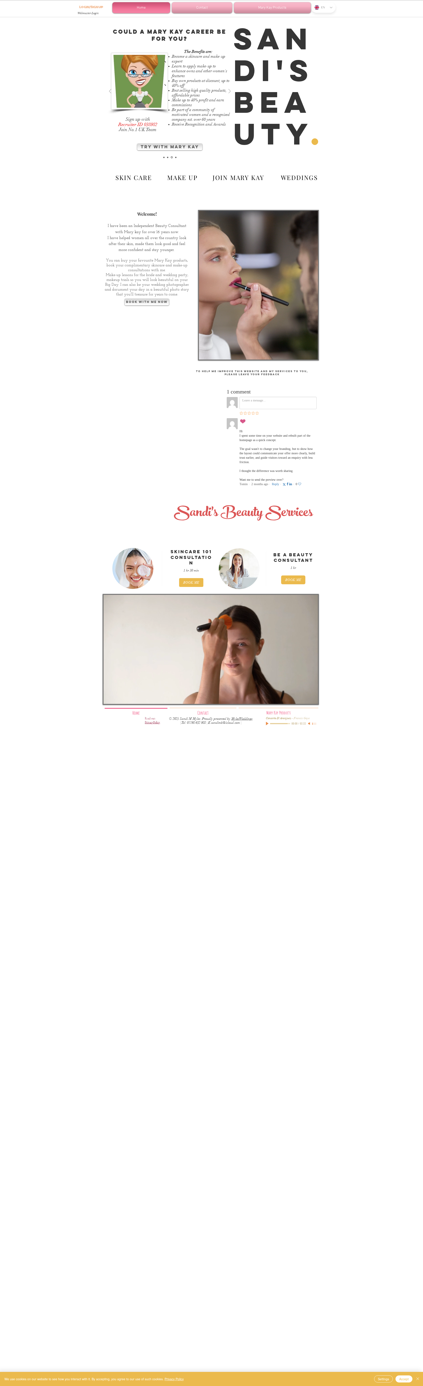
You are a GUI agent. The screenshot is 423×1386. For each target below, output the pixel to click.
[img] (132, 568)
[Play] (267, 723)
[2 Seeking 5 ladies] (171, 157)
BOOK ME (191, 582)
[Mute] (309, 723)
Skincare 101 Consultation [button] (191, 557)
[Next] (229, 91)
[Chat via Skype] (323, 24)
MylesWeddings (241, 719)
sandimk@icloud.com (225, 723)
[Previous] (110, 91)
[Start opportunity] (164, 157)
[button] (272, 7)
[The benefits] (167, 157)
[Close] (417, 1378)
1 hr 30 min (191, 570)
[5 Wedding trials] (175, 157)
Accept (404, 1379)
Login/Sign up (91, 7)
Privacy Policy (174, 1379)
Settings (383, 1379)
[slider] (314, 724)
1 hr (293, 568)
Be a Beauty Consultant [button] (293, 557)
